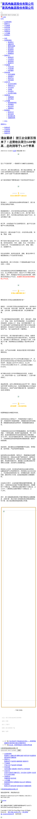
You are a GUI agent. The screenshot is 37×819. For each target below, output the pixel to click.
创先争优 (11, 99)
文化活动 (11, 87)
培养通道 (11, 104)
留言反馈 (11, 114)
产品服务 (7, 25)
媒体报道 (11, 61)
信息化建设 (11, 74)
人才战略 (7, 33)
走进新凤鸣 (7, 22)
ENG (2, 18)
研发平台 (11, 78)
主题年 (10, 89)
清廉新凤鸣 (11, 118)
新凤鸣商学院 (12, 102)
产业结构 (11, 68)
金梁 (14, 151)
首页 (5, 38)
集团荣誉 (11, 49)
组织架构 (11, 51)
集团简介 (11, 42)
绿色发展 (11, 80)
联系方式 (11, 112)
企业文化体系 (12, 84)
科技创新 (7, 27)
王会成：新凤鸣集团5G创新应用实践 (20, 745)
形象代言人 (11, 85)
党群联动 (7, 31)
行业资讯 (11, 59)
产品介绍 (11, 67)
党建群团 (11, 97)
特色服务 (11, 70)
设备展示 (11, 76)
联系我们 (7, 35)
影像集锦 (11, 53)
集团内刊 (11, 63)
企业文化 (7, 29)
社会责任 (11, 91)
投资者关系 (11, 116)
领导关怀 (11, 48)
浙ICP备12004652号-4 (14, 812)
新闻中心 (7, 23)
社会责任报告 (12, 93)
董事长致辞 (11, 46)
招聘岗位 (11, 108)
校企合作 (11, 106)
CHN (4, 17)
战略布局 (11, 44)
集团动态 (11, 57)
